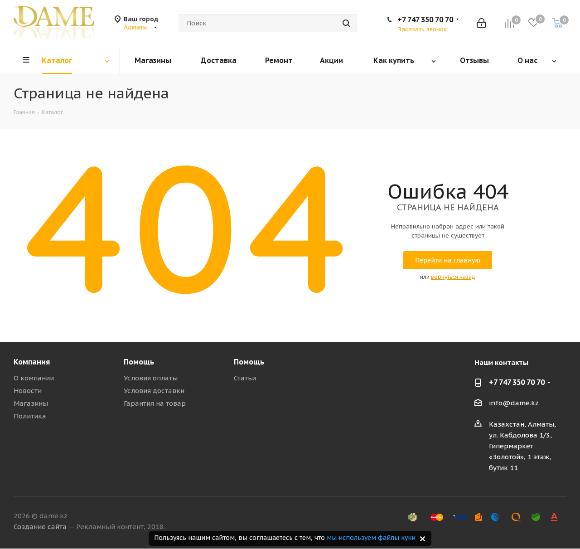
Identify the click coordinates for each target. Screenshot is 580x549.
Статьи (245, 378)
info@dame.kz (514, 403)
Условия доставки (154, 390)
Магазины (31, 403)
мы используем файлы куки (371, 538)
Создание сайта (40, 526)
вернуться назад (453, 276)
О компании (34, 378)
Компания (32, 361)
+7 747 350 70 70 (425, 19)
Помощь (139, 361)
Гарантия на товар (155, 403)
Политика (30, 416)
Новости (28, 390)
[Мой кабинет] (481, 23)
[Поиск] (346, 23)
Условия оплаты (151, 378)
